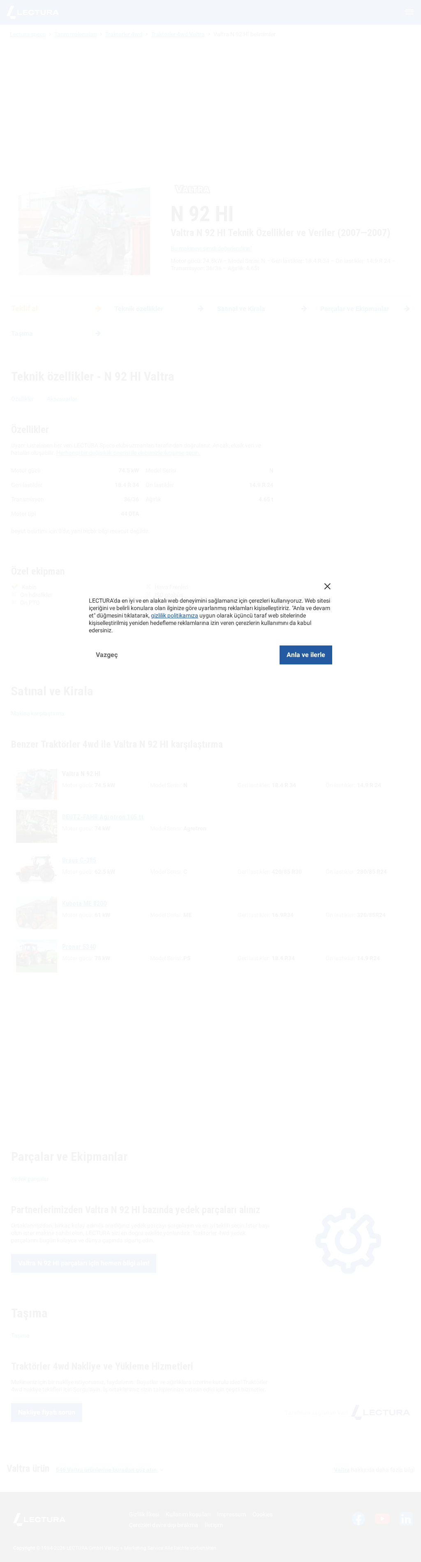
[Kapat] (327, 586)
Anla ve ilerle (306, 655)
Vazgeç (107, 655)
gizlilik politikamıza (174, 615)
